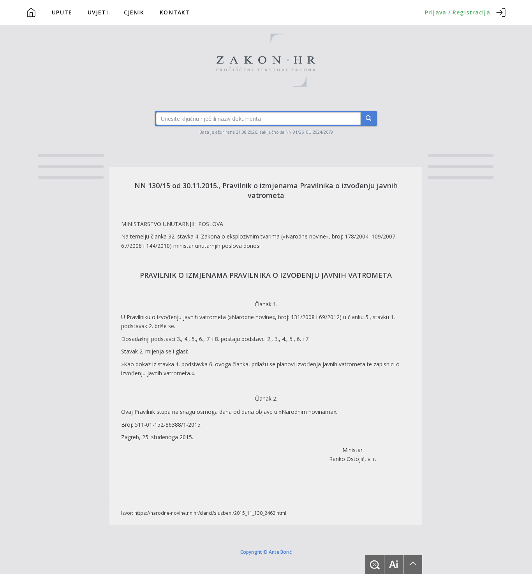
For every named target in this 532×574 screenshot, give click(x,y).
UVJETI (98, 12)
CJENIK (134, 12)
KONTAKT (175, 12)
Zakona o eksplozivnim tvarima (240, 236)
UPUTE (62, 12)
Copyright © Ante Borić (266, 551)
